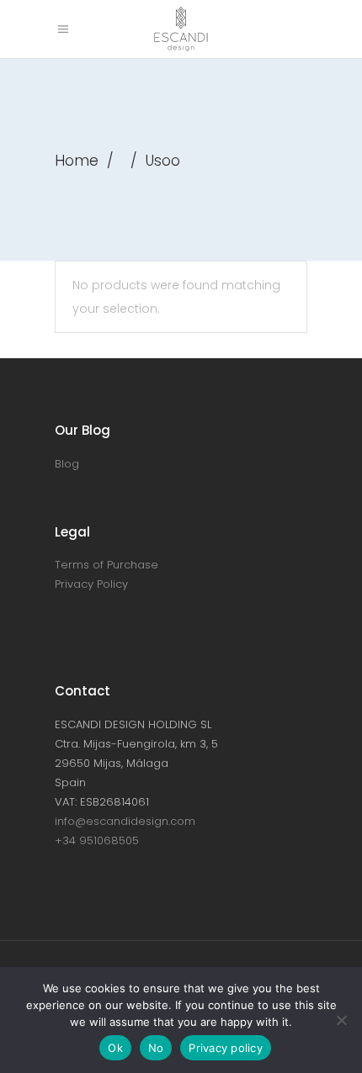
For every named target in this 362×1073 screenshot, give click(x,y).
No (156, 1047)
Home (76, 161)
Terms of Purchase (106, 565)
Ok (115, 1047)
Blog (67, 464)
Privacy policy (226, 1047)
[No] (341, 1020)
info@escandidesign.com (125, 821)
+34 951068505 (97, 840)
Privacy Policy (91, 584)
